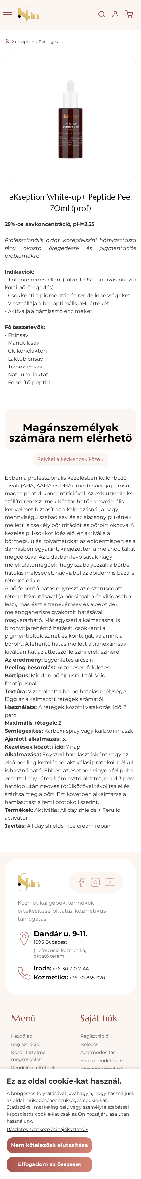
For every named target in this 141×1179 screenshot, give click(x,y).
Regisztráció (25, 1044)
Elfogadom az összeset (49, 1164)
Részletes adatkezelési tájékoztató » (47, 1129)
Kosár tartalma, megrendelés (29, 1055)
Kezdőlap (21, 1036)
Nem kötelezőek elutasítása (49, 1145)
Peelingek (48, 41)
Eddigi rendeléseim (102, 1061)
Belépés (89, 1044)
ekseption (24, 41)
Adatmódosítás (97, 1052)
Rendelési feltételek (33, 1068)
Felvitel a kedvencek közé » (70, 459)
